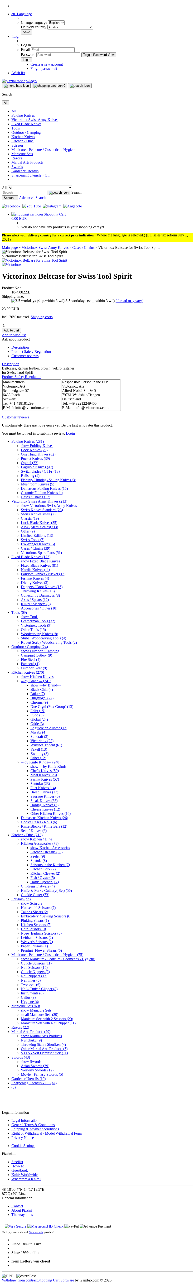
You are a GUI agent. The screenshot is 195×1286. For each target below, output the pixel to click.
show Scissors (31, 903)
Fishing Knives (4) (35, 578)
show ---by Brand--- (45, 685)
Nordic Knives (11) (35, 570)
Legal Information (25, 1120)
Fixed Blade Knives (26, 124)
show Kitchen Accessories (50, 848)
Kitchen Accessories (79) (39, 843)
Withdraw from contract (20, 1280)
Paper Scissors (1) (34, 946)
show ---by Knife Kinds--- (50, 766)
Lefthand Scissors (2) (37, 938)
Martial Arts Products (27, 162)
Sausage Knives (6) (45, 796)
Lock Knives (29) (34, 450)
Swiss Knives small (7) (38, 514)
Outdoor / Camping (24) (29, 647)
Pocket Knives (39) (35, 458)
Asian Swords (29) (35, 1066)
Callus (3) (28, 997)
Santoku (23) (40, 784)
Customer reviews (25, 356)
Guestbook (19, 1170)
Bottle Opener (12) (44, 882)
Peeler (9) (37, 856)
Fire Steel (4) (30, 659)
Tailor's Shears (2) (34, 912)
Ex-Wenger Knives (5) (38, 544)
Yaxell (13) (38, 749)
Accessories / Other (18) (39, 608)
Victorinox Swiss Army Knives (34, 120)
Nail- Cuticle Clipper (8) (39, 989)
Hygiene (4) (30, 1002)
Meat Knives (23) (43, 775)
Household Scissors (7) (38, 908)
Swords (17, 167)
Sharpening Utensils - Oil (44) (34, 1083)
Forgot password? (43, 69)
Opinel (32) (29, 463)
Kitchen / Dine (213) (27, 835)
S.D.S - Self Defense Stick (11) (44, 1053)
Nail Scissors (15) (34, 967)
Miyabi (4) (38, 732)
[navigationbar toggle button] (16, 85)
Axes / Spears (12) (35, 600)
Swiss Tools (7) (32, 540)
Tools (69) (19, 612)
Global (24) (39, 719)
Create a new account (46, 64)
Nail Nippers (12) (34, 976)
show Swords (31, 1062)
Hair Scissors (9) (33, 929)
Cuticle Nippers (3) (35, 972)
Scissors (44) (21, 899)
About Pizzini (21, 1210)
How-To (17, 1166)
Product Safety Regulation (31, 352)
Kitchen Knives (23, 137)
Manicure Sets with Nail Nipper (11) (48, 1023)
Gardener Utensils (25, 171)
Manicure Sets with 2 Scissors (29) (47, 1019)
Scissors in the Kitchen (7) (50, 865)
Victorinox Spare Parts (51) (41, 553)
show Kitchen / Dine (36, 839)
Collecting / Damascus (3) (40, 595)
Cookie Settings (23, 1146)
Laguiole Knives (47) (37, 467)
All (13, 111)
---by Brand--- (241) (36, 681)
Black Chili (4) (41, 689)
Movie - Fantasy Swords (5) (42, 1074)
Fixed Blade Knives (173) (30, 557)
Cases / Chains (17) (35, 497)
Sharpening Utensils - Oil (30, 175)
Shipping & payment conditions (35, 1129)
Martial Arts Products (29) (30, 1032)
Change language (34, 22)
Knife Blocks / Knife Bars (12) (44, 826)
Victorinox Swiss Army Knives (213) (39, 501)
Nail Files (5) (31, 980)
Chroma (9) (39, 702)
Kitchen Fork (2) (43, 869)
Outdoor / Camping (26, 132)
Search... (77, 192)
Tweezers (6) (30, 985)
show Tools (29, 617)
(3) (13, 1087)
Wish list (18, 73)
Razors (16, 158)
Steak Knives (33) (44, 801)
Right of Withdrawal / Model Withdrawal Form (46, 1133)
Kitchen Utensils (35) (46, 852)
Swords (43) (20, 1057)
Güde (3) (37, 724)
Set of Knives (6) (34, 831)
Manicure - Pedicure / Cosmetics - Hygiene (43, 150)
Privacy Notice (22, 1138)
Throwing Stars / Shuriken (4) (43, 1044)
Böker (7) (37, 694)
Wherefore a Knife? (26, 1179)
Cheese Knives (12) (45, 809)
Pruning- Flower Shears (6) (41, 950)
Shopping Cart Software (56, 1280)
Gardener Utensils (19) (28, 1079)
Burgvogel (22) (42, 698)
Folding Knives (23, 115)
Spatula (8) (38, 861)
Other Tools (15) (33, 630)
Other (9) (28, 531)
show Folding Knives (37, 446)
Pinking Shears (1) (35, 920)
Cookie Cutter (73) (35, 895)
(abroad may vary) (129, 301)
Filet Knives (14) (43, 788)
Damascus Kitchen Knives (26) (44, 818)
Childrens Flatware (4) (38, 886)
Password (28, 55)
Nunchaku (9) (31, 1040)
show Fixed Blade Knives (40, 561)
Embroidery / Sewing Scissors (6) (46, 916)
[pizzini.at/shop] (19, 81)
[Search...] (58, 192)
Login (70, 433)
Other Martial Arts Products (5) (44, 1049)
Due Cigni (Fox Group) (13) (51, 707)
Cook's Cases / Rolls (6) (39, 822)
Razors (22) (20, 1027)
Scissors (17, 145)
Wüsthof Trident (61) (46, 745)
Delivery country (34, 27)
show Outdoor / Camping (40, 651)
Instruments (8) (32, 993)
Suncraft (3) (39, 736)
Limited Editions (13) (37, 535)
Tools (15, 128)
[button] (21, 14)
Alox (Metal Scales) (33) (39, 527)
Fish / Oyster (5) (42, 878)
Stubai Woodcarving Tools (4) (43, 638)
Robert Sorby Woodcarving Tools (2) (49, 642)
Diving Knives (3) (34, 583)
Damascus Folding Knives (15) (44, 488)
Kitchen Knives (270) (27, 672)
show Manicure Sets (36, 1010)
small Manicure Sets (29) (39, 1014)
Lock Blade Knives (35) (39, 523)
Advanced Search (32, 198)
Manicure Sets (22, 154)
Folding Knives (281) (27, 441)
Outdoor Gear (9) (34, 668)
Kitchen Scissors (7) (36, 925)
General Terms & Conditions (33, 1125)
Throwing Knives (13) (38, 591)
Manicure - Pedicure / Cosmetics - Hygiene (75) (47, 955)
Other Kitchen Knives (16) (50, 813)
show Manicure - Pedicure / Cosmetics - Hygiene (58, 959)
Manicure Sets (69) (25, 1006)
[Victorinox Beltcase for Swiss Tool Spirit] (34, 260)
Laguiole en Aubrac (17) (48, 728)
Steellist (17, 1162)
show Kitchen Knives (37, 677)
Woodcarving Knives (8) (39, 634)
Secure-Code (36, 1232)
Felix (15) (37, 711)
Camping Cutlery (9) (36, 655)
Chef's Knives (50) (44, 771)
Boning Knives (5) (44, 805)
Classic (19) (30, 518)
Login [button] (16, 36)
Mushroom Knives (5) (37, 484)
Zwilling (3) (39, 754)
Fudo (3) (37, 715)
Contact (17, 1206)
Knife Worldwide (24, 1175)
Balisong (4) (30, 476)
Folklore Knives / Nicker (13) (43, 574)
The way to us (22, 1215)
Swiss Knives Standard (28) (42, 510)
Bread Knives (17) (44, 792)
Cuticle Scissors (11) (36, 963)
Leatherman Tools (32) (38, 621)
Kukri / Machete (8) (36, 604)
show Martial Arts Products (41, 1036)
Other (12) (38, 758)
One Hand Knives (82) (38, 454)
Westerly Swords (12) (37, 1070)
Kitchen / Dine (22, 141)
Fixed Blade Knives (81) (39, 565)
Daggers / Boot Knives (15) (42, 587)
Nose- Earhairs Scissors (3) (41, 933)
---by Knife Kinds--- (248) (40, 762)
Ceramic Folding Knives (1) (42, 493)
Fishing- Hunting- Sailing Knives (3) (48, 480)
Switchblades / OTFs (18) (40, 471)
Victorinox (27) (42, 741)
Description (20, 347)
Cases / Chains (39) (35, 548)
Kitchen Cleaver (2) (45, 873)
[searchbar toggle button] (80, 85)
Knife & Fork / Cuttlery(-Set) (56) (46, 890)
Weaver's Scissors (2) (37, 942)
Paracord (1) (30, 664)
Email (25, 50)
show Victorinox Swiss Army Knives (49, 506)
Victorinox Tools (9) (36, 625)
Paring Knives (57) (44, 779)
